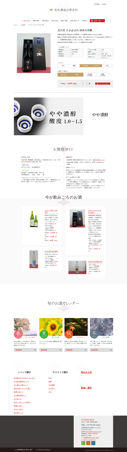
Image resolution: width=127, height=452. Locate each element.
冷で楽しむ (18, 399)
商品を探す (27, 20)
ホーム (15, 24)
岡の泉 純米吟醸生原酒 (95, 261)
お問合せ (84, 20)
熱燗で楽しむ (18, 392)
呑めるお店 (54, 20)
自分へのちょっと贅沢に (22, 402)
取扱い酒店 (64, 20)
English (104, 4)
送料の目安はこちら (99, 160)
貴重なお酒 (18, 406)
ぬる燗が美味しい (20, 395)
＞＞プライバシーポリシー (88, 439)
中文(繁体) (97, 4)
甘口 (50, 378)
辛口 (50, 392)
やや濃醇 (23, 24)
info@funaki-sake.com (93, 431)
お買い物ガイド (74, 20)
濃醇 (50, 381)
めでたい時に (18, 409)
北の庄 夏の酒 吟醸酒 (51, 251)
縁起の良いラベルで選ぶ (22, 388)
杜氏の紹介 (45, 20)
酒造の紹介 (36, 20)
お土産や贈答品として (21, 381)
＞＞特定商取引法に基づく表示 (90, 437)
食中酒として (18, 413)
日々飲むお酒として (21, 385)
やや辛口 (52, 388)
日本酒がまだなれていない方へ (24, 378)
